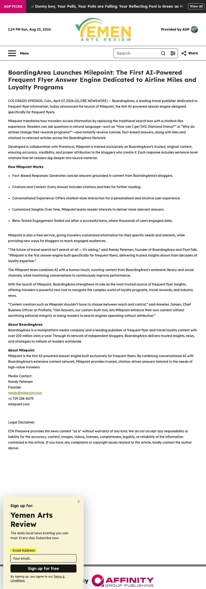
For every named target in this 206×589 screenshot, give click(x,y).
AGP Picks (13, 6)
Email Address (23, 550)
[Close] (78, 502)
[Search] (163, 53)
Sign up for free (43, 568)
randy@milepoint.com (25, 393)
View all (196, 6)
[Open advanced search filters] (173, 53)
